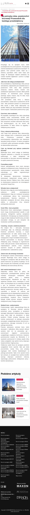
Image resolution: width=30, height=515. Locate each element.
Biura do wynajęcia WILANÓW (20, 453)
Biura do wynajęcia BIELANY (7, 449)
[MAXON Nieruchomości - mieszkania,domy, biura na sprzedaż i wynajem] (22, 486)
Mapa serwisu (19, 476)
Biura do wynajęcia (5, 435)
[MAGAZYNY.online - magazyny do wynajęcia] (22, 492)
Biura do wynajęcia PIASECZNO (5, 467)
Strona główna (4, 9)
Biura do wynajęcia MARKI (22, 465)
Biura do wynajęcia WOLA (21, 438)
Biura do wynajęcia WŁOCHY (7, 459)
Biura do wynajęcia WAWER (22, 444)
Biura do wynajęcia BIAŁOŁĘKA (5, 447)
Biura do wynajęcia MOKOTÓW (5, 453)
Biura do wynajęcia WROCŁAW (5, 475)
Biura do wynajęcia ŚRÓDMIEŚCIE (5, 442)
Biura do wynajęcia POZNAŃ (7, 472)
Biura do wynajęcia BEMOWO (7, 444)
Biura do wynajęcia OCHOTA (7, 456)
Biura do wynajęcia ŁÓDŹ (21, 470)
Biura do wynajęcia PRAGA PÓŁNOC (22, 450)
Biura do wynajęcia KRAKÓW (7, 470)
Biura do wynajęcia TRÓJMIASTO (20, 472)
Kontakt (2, 482)
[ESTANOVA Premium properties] (22, 498)
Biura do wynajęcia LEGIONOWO (20, 463)
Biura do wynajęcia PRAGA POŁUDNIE (22, 447)
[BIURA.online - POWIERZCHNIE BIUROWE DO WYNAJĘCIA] (9, 3)
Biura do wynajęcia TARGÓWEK (20, 459)
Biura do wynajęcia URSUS (22, 441)
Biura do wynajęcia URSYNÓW (20, 456)
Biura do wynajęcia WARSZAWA (5, 439)
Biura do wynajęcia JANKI (6, 462)
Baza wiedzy (12, 9)
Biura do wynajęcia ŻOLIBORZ (20, 436)
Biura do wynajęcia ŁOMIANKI (7, 465)
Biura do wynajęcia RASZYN (22, 467)
